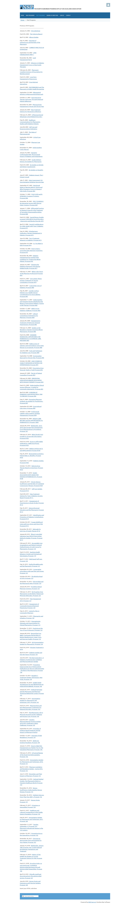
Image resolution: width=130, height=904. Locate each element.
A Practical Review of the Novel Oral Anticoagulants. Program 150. (31, 754)
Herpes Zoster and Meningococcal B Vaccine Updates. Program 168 (30, 883)
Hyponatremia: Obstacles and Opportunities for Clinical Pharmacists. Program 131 (30, 623)
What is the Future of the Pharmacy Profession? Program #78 (31, 273)
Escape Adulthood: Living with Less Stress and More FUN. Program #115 (31, 524)
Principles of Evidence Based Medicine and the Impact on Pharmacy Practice (30, 730)
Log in (108, 5)
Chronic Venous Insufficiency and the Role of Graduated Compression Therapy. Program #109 (32, 483)
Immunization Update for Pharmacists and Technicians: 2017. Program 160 (31, 819)
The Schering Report (36, 34)
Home (22, 20)
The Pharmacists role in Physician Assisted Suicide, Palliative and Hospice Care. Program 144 (31, 714)
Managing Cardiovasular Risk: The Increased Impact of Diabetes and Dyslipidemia (31, 154)
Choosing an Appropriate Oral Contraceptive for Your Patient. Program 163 (31, 840)
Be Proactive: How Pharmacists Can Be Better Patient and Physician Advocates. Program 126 (31, 593)
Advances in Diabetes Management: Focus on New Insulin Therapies (32, 64)
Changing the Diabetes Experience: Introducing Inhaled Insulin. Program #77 (30, 266)
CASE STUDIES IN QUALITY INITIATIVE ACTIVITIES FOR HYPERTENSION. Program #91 (31, 363)
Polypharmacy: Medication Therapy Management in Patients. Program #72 (31, 233)
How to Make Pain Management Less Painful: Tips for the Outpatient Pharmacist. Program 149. (31, 747)
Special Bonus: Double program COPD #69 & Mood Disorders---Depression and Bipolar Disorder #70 (32, 219)
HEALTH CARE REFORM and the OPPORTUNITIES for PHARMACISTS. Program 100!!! (31, 420)
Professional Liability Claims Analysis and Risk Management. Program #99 (30, 413)
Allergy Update (33, 37)
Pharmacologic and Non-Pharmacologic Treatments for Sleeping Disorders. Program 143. (31, 707)
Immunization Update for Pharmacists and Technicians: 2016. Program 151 (31, 761)
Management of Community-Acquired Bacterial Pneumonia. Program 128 (29, 605)
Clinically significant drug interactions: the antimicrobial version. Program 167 (30, 876)
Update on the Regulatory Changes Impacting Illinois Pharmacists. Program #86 (31, 329)
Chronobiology (35, 31)
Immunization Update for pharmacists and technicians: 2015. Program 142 (30, 700)
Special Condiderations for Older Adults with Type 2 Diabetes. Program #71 (31, 226)
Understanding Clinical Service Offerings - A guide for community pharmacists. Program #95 (32, 387)
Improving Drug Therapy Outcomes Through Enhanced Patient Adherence (31, 99)
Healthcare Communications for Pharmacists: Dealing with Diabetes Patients (30, 122)
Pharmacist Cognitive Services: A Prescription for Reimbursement (31, 71)
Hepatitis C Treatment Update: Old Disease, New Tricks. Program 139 (31, 677)
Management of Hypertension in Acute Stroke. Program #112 (32, 503)
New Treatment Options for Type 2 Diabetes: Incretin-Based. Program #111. (31, 495)
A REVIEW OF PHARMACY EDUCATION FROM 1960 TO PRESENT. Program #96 (31, 394)
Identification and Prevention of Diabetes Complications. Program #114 (32, 517)
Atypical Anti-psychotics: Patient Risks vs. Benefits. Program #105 (32, 455)
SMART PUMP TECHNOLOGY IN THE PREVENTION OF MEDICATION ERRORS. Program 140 (32, 684)
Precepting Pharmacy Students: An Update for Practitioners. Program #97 (31, 401)
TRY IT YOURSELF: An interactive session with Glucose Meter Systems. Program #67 (32, 203)
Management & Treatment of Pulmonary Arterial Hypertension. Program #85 (30, 322)
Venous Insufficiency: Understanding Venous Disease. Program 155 (31, 789)
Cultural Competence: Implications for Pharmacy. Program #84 (29, 315)
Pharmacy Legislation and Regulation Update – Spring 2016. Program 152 (31, 768)
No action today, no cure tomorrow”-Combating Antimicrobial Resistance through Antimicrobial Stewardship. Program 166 (31, 867)
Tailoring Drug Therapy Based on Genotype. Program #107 (31, 467)
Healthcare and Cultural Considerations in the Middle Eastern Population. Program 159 (31, 812)
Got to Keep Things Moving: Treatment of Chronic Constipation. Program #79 (31, 280)
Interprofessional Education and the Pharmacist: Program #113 (32, 510)
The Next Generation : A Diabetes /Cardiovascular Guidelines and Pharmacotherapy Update (32, 659)
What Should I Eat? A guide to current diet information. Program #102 (31, 436)
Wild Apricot (92, 902)
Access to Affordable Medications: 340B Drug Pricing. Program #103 (31, 443)
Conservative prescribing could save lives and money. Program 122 (32, 571)
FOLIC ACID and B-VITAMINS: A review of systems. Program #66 (31, 196)
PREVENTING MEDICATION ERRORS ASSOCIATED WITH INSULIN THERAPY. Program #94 (31, 380)
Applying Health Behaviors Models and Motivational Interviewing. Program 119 (31, 554)
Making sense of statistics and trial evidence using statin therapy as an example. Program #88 (32, 345)
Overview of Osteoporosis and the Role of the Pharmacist (30, 42)
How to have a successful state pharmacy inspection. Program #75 (31, 250)
